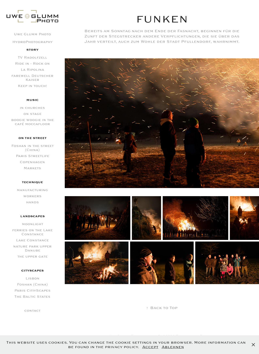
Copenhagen (32, 162)
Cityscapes (32, 270)
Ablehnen (173, 347)
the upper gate (32, 257)
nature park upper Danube (32, 248)
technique (32, 182)
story (32, 49)
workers (32, 196)
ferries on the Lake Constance (32, 232)
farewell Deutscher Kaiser (32, 78)
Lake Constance (32, 240)
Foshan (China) (32, 284)
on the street (32, 138)
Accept (150, 347)
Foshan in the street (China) (32, 148)
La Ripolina (32, 70)
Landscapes (32, 216)
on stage (32, 114)
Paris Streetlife (32, 156)
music (32, 100)
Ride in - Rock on (32, 64)
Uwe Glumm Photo (32, 34)
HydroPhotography (32, 42)
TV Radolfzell (32, 58)
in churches (32, 108)
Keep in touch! (32, 86)
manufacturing (32, 190)
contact (32, 311)
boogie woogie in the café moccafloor (32, 122)
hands (32, 202)
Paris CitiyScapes (32, 291)
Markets (32, 168)
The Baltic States (32, 297)
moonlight (32, 224)
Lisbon (32, 278)
